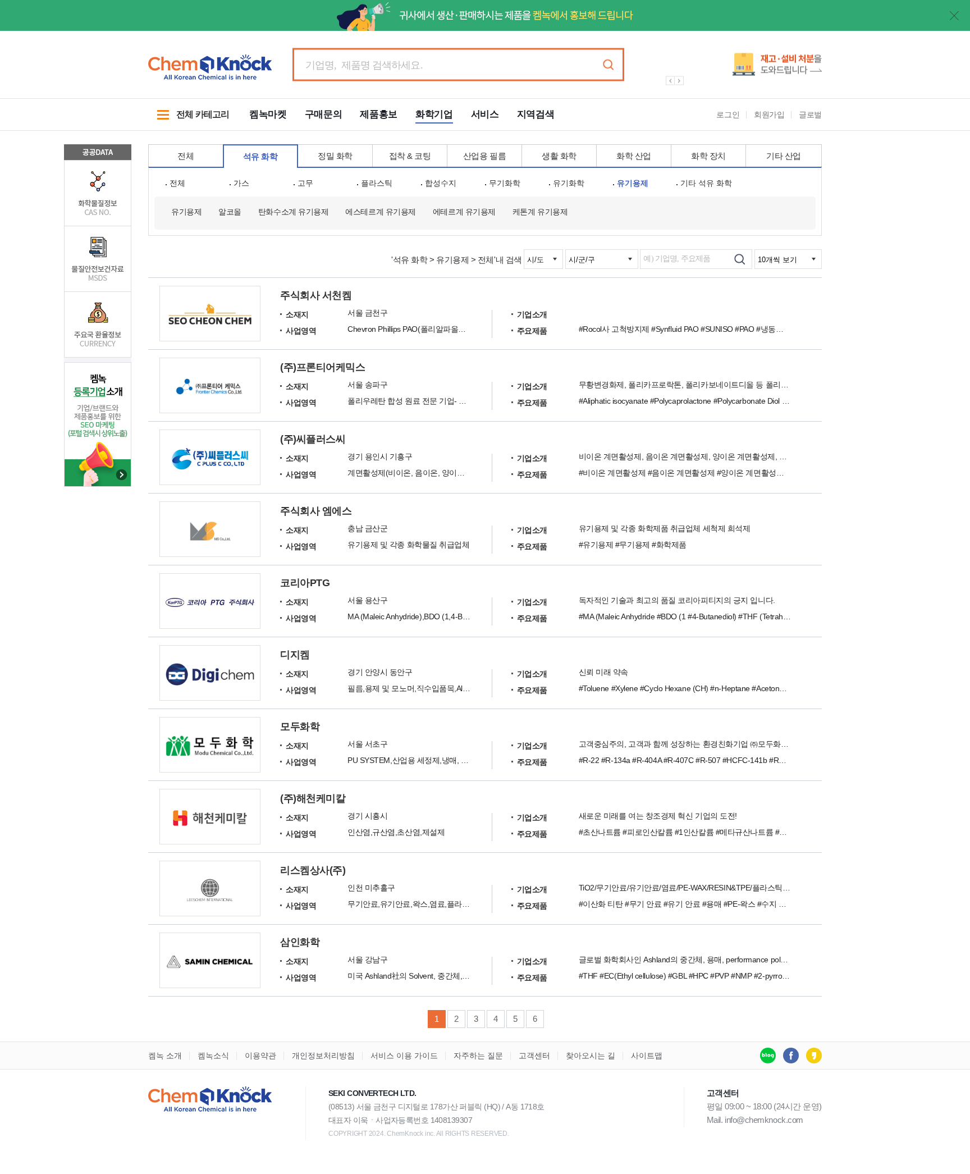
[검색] (739, 259)
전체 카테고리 (188, 120)
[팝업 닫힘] (954, 15)
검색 (608, 65)
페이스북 (791, 1055)
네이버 (768, 1055)
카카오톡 (814, 1055)
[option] (737, 68)
